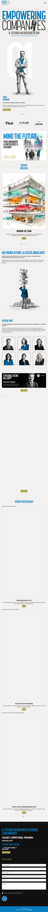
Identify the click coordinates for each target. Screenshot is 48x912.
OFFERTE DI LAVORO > (7, 859)
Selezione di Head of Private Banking (24, 703)
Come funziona (7, 109)
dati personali (19, 893)
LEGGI (24, 238)
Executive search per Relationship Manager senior (24, 807)
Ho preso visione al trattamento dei (12, 893)
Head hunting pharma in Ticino (24, 600)
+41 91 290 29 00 (10, 844)
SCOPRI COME (24, 390)
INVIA (4, 898)
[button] (23, 114)
